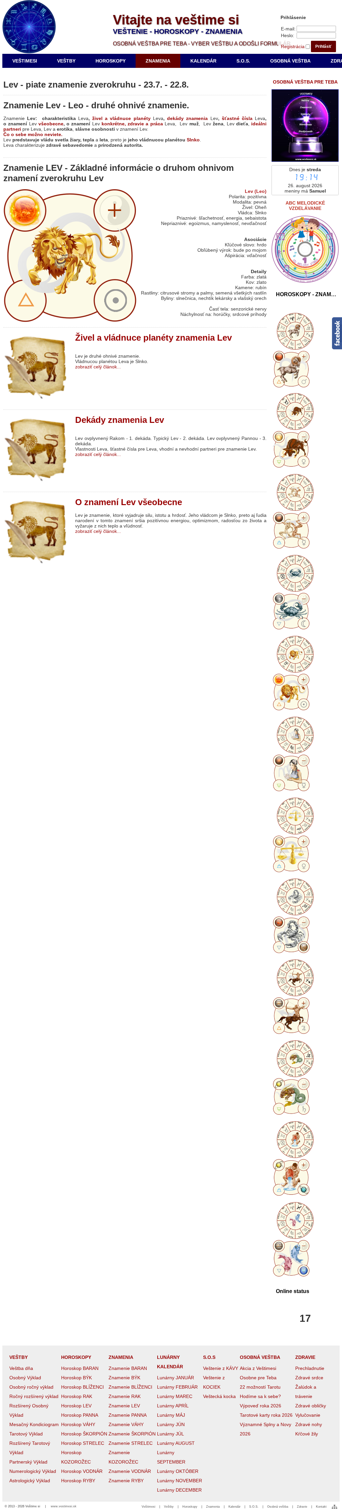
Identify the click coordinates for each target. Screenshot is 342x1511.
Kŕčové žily (306, 1433)
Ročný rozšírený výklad (33, 1396)
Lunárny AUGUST (176, 1443)
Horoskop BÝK (76, 1377)
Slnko (193, 139)
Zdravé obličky (310, 1405)
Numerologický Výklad (32, 1471)
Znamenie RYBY (126, 1480)
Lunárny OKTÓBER (177, 1471)
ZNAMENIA (121, 1357)
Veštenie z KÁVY (220, 1368)
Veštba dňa (21, 1368)
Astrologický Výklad (29, 1480)
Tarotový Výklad (26, 1433)
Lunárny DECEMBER (179, 1490)
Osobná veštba (277, 1506)
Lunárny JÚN (171, 1424)
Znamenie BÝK (124, 1377)
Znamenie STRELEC (131, 1443)
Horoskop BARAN (80, 1368)
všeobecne (50, 123)
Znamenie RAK (125, 1396)
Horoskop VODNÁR (82, 1471)
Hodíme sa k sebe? (260, 1396)
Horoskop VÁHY (78, 1424)
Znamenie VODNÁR (130, 1471)
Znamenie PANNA (128, 1415)
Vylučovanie (307, 1415)
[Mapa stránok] (334, 1507)
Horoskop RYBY (78, 1480)
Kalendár (234, 1506)
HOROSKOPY (76, 1357)
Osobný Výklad (25, 1377)
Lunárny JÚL (170, 1433)
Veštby (169, 1506)
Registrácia (293, 46)
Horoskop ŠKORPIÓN (84, 1433)
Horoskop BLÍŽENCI (82, 1387)
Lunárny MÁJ (171, 1415)
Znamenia (213, 1506)
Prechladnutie (309, 1368)
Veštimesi (148, 1506)
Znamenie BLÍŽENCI (130, 1387)
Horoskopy (189, 1506)
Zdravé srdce (309, 1377)
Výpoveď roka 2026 (260, 1405)
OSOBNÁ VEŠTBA (260, 1357)
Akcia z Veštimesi (258, 1368)
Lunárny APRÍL (173, 1405)
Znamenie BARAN (128, 1368)
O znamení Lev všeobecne (128, 502)
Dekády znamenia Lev (119, 420)
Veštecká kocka (219, 1396)
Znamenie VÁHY (126, 1424)
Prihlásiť (323, 46)
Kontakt (321, 1506)
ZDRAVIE (305, 1357)
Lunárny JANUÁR (175, 1377)
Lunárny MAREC (174, 1396)
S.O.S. (254, 1506)
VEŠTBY (18, 1357)
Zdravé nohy (308, 1424)
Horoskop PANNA (79, 1415)
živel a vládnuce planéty (121, 118)
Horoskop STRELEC (82, 1443)
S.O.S (209, 1357)
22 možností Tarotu (260, 1387)
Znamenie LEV (124, 1405)
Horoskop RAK (76, 1396)
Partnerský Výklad (28, 1462)
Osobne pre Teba (258, 1377)
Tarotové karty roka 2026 (266, 1415)
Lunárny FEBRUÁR (177, 1387)
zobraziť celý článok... (98, 366)
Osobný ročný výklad (31, 1387)
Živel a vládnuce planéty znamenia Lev (153, 338)
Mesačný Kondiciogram (34, 1424)
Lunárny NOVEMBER (179, 1480)
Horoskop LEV (76, 1405)
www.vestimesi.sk (63, 1506)
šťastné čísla (237, 118)
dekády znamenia (187, 118)
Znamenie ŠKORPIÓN (132, 1433)
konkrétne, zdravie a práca (132, 123)
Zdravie (302, 1506)
